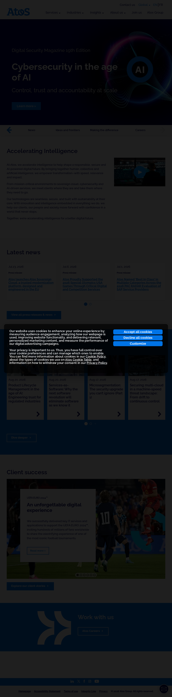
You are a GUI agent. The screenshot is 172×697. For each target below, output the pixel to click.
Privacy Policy (97, 363)
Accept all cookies (138, 332)
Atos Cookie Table (78, 359)
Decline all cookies (137, 337)
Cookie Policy (95, 356)
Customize (138, 343)
